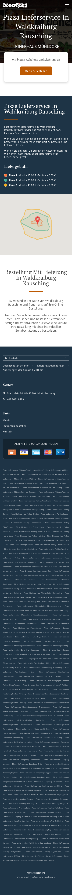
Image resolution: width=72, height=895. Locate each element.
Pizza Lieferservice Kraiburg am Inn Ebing (43, 786)
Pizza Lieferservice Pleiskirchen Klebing (43, 834)
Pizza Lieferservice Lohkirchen (56, 751)
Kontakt (7, 431)
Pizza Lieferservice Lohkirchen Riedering (44, 737)
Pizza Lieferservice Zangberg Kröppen (35, 772)
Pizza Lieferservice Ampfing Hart (54, 794)
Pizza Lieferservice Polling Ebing (30, 527)
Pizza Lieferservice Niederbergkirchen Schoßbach (48, 702)
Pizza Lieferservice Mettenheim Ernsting (51, 610)
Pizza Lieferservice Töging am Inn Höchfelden (32, 658)
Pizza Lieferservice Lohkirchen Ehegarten (51, 742)
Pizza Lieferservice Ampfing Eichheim (47, 821)
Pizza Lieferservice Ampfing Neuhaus (52, 799)
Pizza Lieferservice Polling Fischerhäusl (23, 522)
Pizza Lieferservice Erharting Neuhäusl (42, 641)
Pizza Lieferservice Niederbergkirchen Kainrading (25, 689)
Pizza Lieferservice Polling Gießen (24, 514)
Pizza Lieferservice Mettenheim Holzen (32, 566)
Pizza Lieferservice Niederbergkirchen (32, 729)
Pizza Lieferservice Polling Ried (37, 505)
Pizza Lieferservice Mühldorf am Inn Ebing (31, 496)
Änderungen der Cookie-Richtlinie (23, 370)
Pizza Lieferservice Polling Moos (28, 531)
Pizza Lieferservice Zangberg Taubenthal (45, 781)
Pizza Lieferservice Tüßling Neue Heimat (33, 847)
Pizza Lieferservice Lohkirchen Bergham (35, 733)
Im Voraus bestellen (15, 426)
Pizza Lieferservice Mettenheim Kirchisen (50, 597)
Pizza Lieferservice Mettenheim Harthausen (42, 558)
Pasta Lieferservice (54, 856)
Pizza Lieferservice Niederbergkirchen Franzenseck (27, 707)
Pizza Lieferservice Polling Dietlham (48, 553)
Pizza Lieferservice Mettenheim (27, 628)
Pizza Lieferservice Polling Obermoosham (52, 544)
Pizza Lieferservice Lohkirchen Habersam (22, 746)
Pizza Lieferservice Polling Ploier (26, 540)
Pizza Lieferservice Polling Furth (55, 540)
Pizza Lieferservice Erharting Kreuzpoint (32, 654)
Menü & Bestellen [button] (36, 71)
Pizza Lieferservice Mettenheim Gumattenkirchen (25, 615)
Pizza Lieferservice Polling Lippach (18, 544)
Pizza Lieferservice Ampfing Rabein (45, 812)
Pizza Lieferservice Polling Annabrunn (35, 501)
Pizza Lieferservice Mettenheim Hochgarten (21, 601)
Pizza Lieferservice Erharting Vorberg (52, 645)
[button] (67, 5)
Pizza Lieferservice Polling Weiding (53, 549)
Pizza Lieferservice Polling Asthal (17, 553)
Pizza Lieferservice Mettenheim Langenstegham (43, 575)
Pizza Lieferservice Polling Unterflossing (19, 518)
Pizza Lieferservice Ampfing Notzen (18, 799)
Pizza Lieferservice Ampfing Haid (48, 825)
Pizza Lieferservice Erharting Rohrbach (32, 637)
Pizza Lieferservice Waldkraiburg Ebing (34, 663)
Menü (6, 420)
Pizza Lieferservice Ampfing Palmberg (47, 808)
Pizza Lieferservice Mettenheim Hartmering (43, 593)
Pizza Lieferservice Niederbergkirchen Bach (24, 698)
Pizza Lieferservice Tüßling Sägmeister (43, 851)
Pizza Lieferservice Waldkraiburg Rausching (43, 667)
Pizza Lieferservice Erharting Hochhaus (21, 650)
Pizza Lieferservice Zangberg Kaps (53, 755)
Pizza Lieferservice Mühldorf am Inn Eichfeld (42, 474)
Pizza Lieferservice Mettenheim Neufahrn (41, 619)
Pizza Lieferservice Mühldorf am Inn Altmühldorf (23, 470)
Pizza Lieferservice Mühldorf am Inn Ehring (42, 487)
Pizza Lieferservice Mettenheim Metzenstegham (38, 606)
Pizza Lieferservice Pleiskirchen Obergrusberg (31, 843)
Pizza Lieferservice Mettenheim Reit (35, 571)
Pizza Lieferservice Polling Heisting (30, 536)
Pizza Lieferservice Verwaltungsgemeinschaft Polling (45, 685)
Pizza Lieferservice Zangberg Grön (27, 764)
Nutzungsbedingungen (50, 365)
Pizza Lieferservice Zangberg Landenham (21, 759)
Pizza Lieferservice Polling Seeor (54, 514)
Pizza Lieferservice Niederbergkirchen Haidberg (48, 694)
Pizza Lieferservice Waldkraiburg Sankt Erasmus (39, 676)
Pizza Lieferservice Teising (33, 856)
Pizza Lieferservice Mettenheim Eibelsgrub (32, 584)
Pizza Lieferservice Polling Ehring (29, 509)
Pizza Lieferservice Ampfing (39, 830)
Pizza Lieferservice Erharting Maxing (26, 632)
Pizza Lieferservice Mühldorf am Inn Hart (26, 483)
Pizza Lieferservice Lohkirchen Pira (27, 751)
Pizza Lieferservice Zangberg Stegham (20, 755)
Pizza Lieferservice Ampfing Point (47, 816)
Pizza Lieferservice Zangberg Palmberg (33, 768)
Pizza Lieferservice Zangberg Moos (35, 777)
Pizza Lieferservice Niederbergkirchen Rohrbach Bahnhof (39, 715)
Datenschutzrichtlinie (15, 365)
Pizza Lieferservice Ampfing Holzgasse (52, 803)
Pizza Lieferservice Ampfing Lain (16, 808)
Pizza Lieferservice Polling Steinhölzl (53, 518)
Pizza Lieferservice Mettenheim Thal (36, 588)
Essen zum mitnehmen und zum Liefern (37, 860)
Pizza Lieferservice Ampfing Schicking (18, 803)
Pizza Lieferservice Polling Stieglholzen (20, 549)
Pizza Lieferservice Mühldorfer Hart (23, 794)
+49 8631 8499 (15, 399)
